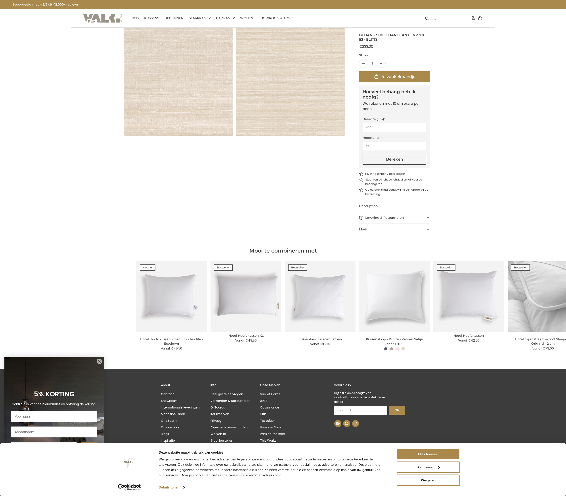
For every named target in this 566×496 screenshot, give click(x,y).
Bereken (394, 159)
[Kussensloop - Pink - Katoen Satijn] (397, 348)
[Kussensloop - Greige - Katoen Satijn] (391, 348)
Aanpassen (425, 467)
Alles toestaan (428, 454)
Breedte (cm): (374, 119)
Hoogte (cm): (373, 138)
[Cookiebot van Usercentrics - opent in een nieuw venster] (129, 487)
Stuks (363, 55)
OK (396, 410)
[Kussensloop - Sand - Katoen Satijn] (403, 348)
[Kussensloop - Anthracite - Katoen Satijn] (385, 348)
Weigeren (428, 480)
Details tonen (169, 487)
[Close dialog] (99, 361)
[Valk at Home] (102, 18)
